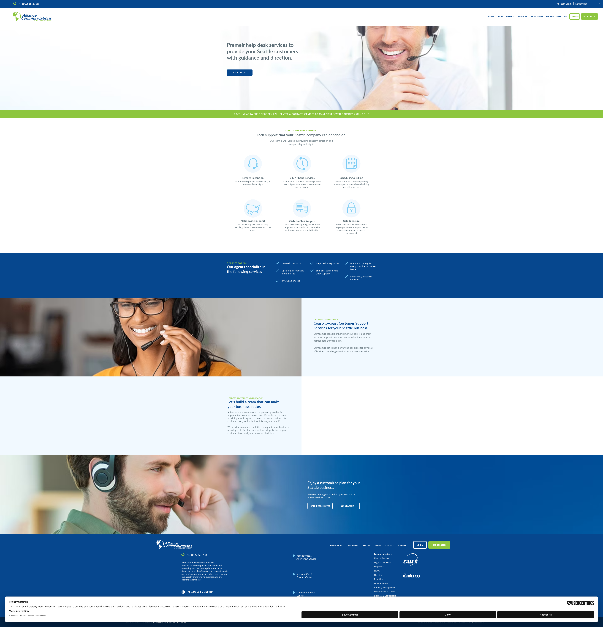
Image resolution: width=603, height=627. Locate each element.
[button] (522, 16)
